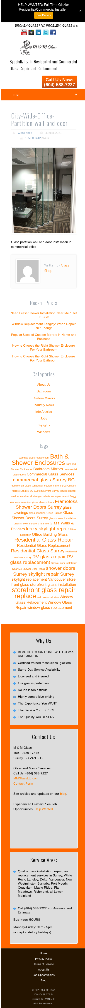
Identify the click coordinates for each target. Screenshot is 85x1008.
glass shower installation (62, 518)
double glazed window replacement (49, 496)
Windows (43, 432)
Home (43, 953)
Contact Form (23, 783)
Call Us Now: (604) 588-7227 (59, 82)
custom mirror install (55, 485)
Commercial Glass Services (50, 474)
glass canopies (37, 513)
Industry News (44, 405)
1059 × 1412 (33, 138)
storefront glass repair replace (43, 593)
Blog (43, 980)
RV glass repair (49, 556)
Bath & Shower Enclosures (40, 459)
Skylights (43, 425)
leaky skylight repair (47, 528)
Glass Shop (25, 132)
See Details (43, 15)
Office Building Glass (50, 534)
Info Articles (43, 411)
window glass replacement (49, 607)
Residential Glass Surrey (38, 550)
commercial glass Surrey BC (44, 479)
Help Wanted (43, 809)
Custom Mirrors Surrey (46, 490)
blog (63, 793)
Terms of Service (44, 964)
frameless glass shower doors (37, 502)
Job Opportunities (44, 975)
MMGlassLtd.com (26, 778)
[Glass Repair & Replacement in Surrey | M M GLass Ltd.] (37, 43)
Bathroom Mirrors (48, 469)
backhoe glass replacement (34, 457)
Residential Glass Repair (43, 540)
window (55, 597)
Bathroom (44, 391)
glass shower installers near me (31, 523)
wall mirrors (43, 597)
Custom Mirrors (44, 398)
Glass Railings (54, 513)
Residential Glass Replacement (43, 545)
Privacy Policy (43, 958)
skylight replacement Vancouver (39, 579)
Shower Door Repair (34, 569)
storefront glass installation (53, 584)
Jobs (43, 418)
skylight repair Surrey (51, 574)
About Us (43, 384)
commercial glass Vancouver (27, 485)
